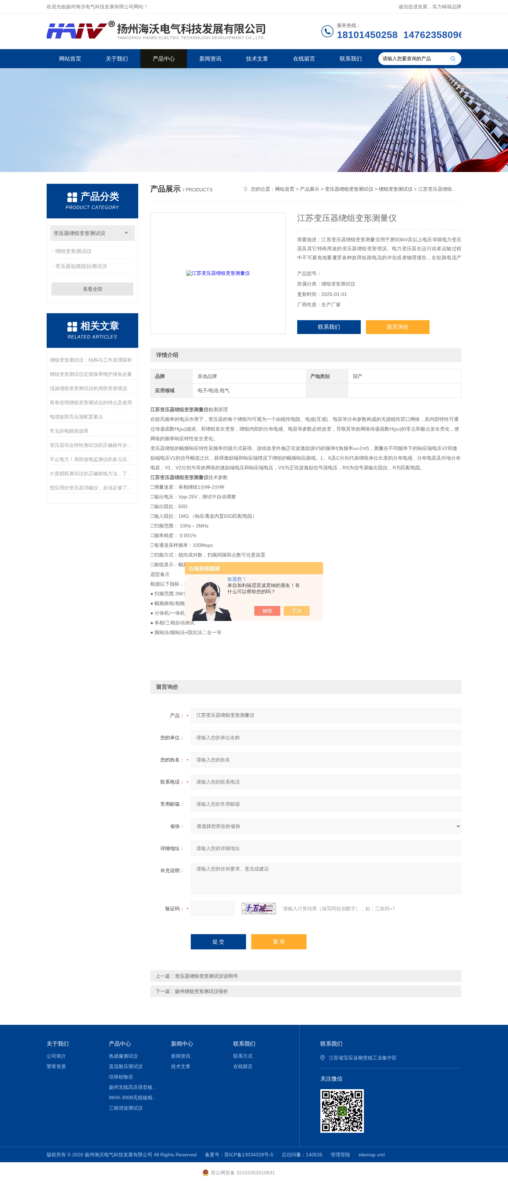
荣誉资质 (56, 1066)
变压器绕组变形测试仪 (79, 233)
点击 (126, 233)
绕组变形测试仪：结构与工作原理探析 (91, 360)
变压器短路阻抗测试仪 (81, 266)
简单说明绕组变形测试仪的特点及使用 (91, 402)
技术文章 (257, 59)
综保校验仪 (121, 1077)
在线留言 (304, 59)
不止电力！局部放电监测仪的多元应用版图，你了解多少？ (92, 459)
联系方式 (243, 1056)
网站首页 (70, 59)
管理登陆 (340, 1154)
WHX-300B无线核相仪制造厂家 (135, 1097)
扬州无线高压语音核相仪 (135, 1087)
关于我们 (117, 59)
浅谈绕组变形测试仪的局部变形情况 (88, 388)
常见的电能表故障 (69, 431)
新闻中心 (182, 1044)
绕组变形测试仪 (73, 251)
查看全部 (92, 289)
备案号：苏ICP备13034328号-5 (239, 1154)
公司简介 (56, 1056)
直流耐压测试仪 (126, 1066)
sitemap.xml (371, 1154)
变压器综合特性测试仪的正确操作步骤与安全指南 (92, 445)
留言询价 (398, 327)
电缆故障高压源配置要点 (76, 416)
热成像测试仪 (123, 1056)
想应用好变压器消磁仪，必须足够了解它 (92, 487)
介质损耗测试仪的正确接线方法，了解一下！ (92, 473)
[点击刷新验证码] (259, 908)
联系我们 (351, 59)
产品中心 (164, 59)
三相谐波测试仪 (126, 1108)
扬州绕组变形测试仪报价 (201, 991)
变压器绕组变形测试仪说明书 (206, 976)
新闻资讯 (210, 59)
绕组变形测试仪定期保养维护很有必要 (91, 374)
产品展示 (309, 189)
